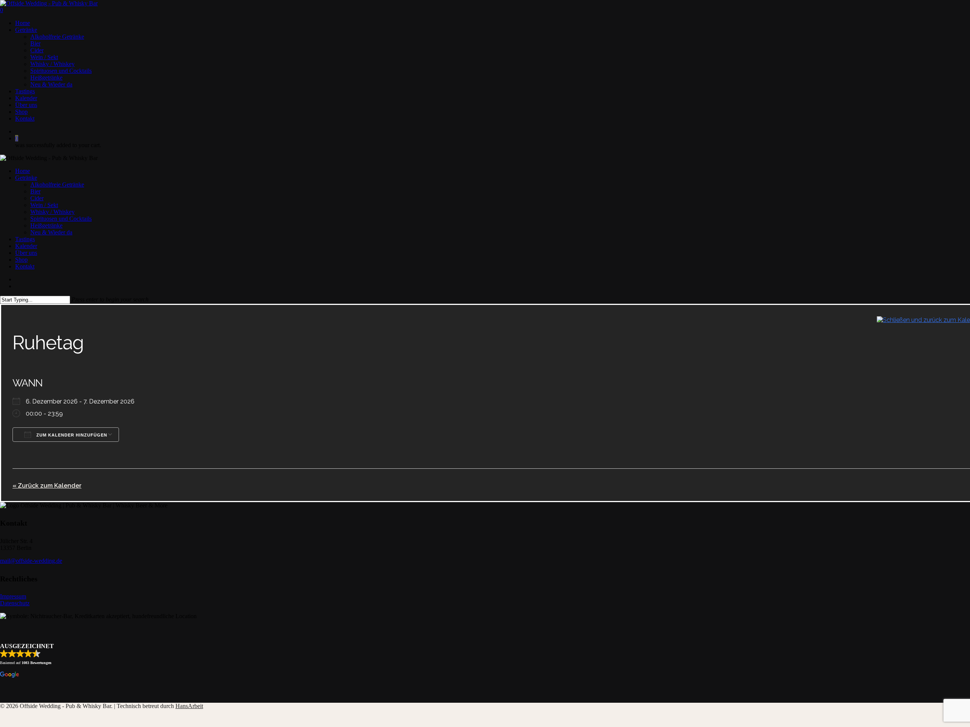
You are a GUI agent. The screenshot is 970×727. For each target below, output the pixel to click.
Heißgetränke (46, 225)
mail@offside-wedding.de (31, 560)
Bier (35, 191)
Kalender (26, 246)
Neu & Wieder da (51, 232)
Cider (37, 198)
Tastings (25, 239)
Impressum (13, 596)
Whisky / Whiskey (52, 212)
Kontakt (24, 266)
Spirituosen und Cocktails (61, 218)
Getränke (26, 177)
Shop (21, 259)
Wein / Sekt (44, 205)
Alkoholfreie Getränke (57, 184)
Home (22, 171)
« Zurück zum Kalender (47, 485)
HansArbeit (189, 706)
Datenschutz (15, 603)
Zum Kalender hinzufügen (71, 435)
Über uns (26, 253)
